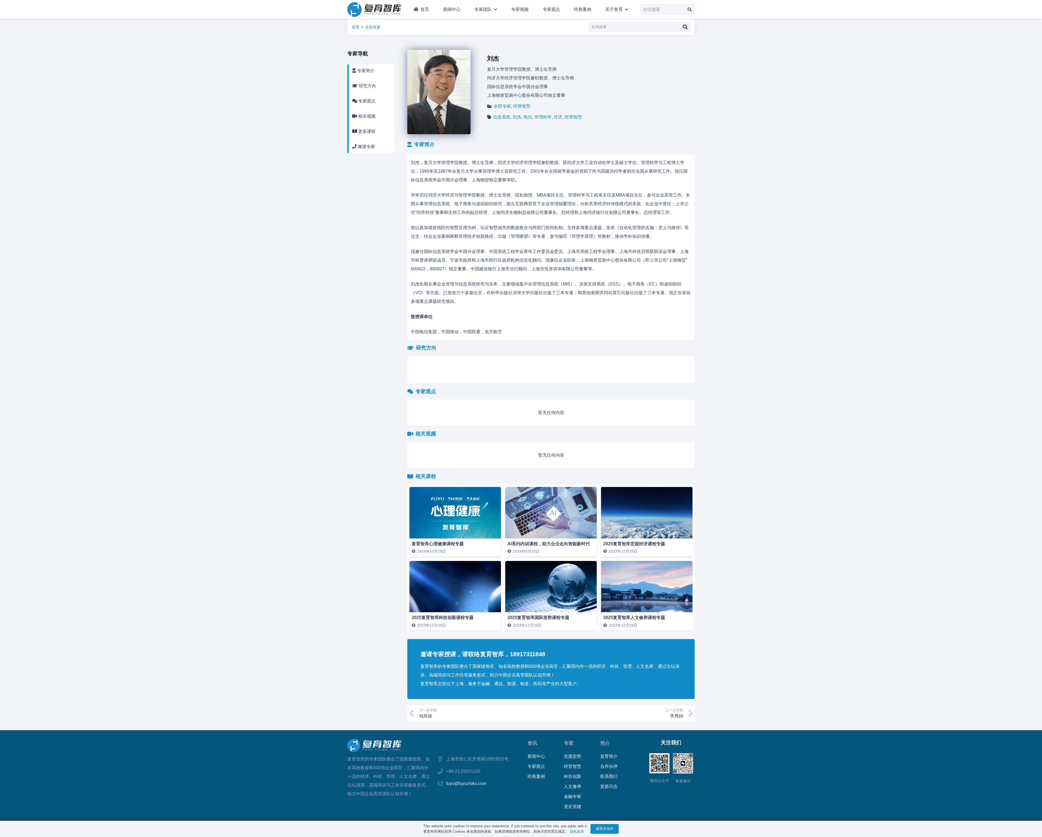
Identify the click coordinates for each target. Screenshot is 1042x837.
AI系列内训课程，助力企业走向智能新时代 (548, 543)
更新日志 (609, 786)
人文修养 (572, 786)
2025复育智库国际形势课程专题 (538, 617)
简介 (605, 743)
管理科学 (543, 117)
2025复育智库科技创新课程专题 (443, 617)
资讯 (532, 743)
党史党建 (572, 806)
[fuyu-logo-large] (374, 9)
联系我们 (609, 776)
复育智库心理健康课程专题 (438, 543)
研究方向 (367, 86)
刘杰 (517, 117)
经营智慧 (521, 106)
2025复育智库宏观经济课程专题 (634, 543)
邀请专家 (366, 146)
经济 (558, 117)
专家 (569, 743)
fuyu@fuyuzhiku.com (466, 783)
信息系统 (501, 117)
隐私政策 (577, 831)
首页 (355, 27)
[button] (494, 9)
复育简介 (609, 756)
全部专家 (372, 27)
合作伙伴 (609, 766)
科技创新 (572, 776)
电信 (527, 117)
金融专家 (572, 796)
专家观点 (366, 101)
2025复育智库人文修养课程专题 (634, 617)
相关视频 (366, 116)
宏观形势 (572, 756)
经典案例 (536, 776)
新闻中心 (536, 756)
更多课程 (366, 131)
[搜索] (689, 9)
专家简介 (365, 70)
